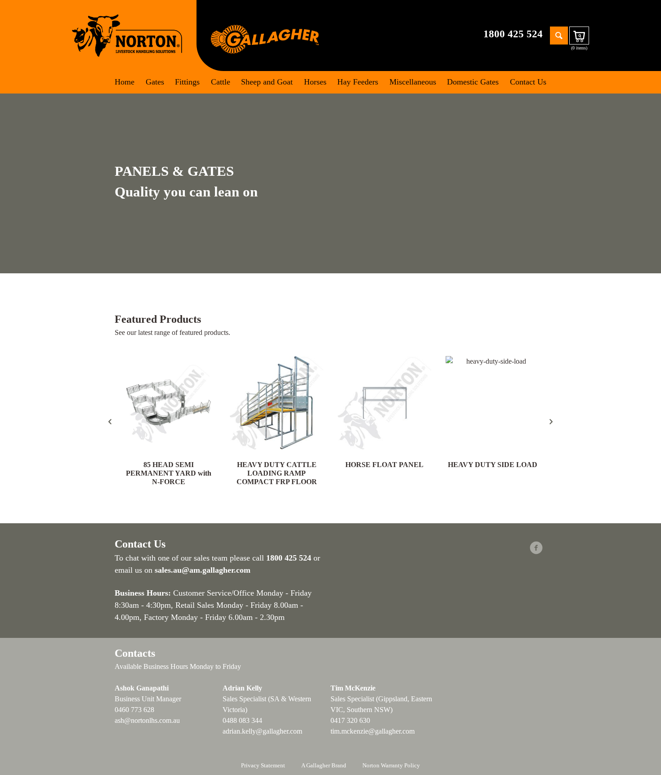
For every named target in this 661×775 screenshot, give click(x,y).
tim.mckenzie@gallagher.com (372, 731)
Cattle (220, 81)
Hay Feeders (357, 81)
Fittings (187, 81)
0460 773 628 (134, 709)
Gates (155, 81)
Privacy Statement (263, 765)
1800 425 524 (513, 34)
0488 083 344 (242, 720)
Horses (315, 81)
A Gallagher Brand (323, 765)
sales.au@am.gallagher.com (202, 570)
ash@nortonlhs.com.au (147, 720)
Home (124, 81)
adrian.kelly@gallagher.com (262, 731)
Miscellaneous (412, 81)
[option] (169, 421)
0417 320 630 (350, 720)
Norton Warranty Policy (391, 765)
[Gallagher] (265, 38)
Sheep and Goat (267, 81)
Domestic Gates (473, 81)
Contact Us (528, 81)
